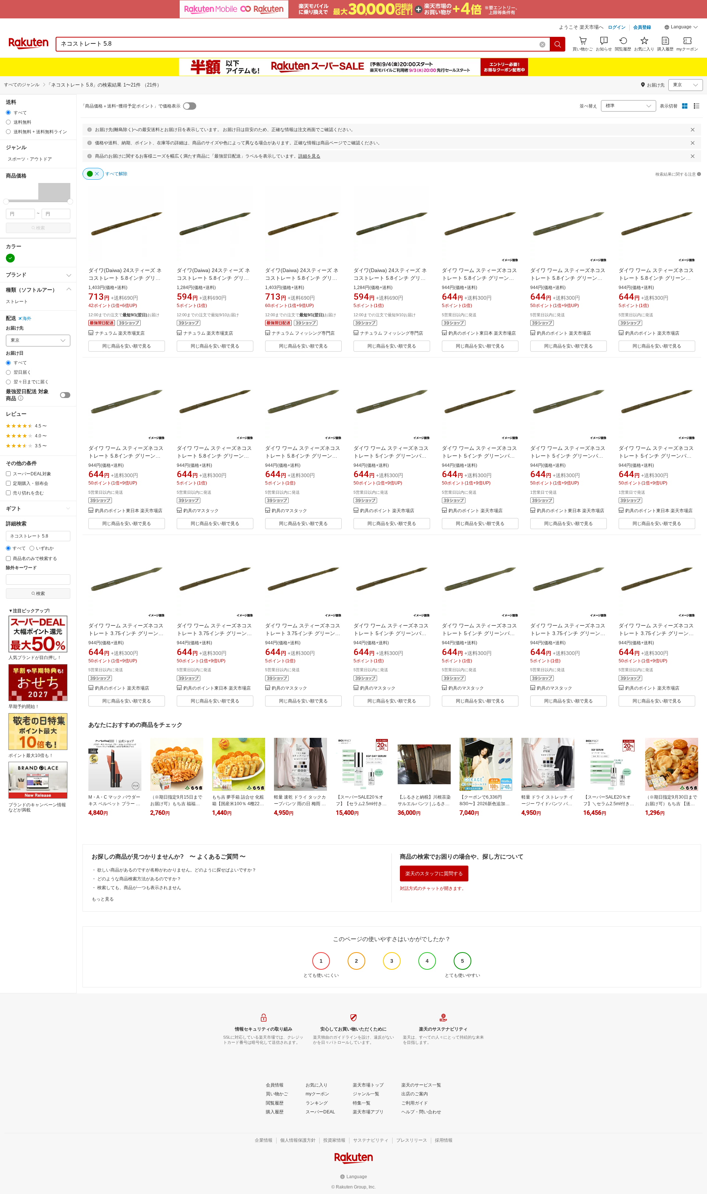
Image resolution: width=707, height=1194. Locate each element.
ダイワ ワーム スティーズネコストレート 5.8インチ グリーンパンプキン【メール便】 (479, 278)
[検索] (558, 44)
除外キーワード (21, 568)
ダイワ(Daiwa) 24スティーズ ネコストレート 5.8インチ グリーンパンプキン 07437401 (125, 278)
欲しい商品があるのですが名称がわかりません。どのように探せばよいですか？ (176, 870)
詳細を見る (309, 156)
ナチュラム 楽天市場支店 (120, 333)
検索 (40, 227)
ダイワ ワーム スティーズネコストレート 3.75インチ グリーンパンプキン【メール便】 (214, 633)
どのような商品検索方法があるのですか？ (139, 878)
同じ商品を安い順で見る (126, 346)
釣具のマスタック (201, 510)
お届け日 (15, 353)
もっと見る (103, 899)
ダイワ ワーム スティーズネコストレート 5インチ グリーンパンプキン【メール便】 (656, 455)
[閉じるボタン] (692, 129)
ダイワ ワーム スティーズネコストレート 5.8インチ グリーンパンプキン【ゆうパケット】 (656, 278)
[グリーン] (10, 258)
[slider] (6, 201)
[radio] (8, 112)
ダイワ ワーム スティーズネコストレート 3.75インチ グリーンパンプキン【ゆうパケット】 (302, 633)
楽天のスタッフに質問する (434, 873)
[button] (681, 28)
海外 (26, 318)
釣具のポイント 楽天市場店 (564, 333)
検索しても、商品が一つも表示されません (139, 887)
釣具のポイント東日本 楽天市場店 (482, 333)
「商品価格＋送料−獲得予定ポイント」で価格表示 (130, 106)
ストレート (17, 301)
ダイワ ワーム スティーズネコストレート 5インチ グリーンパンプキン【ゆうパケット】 (479, 455)
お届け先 (15, 328)
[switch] (65, 395)
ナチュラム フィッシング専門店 (303, 333)
